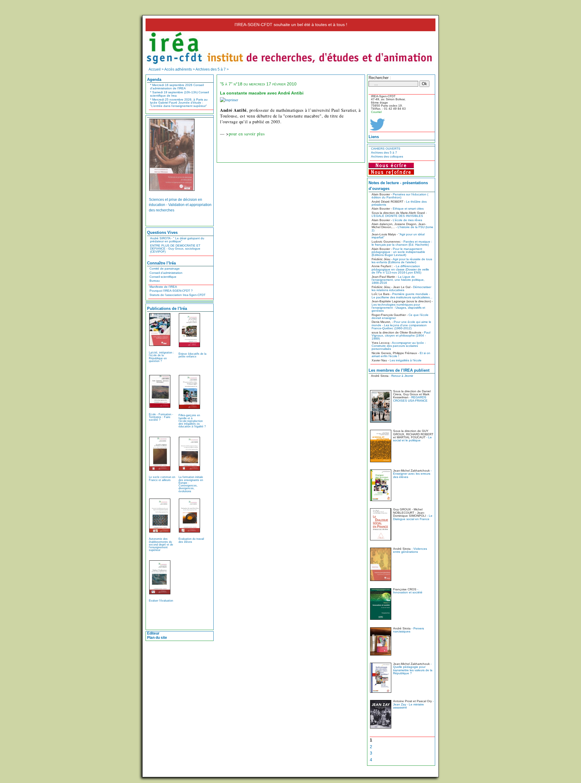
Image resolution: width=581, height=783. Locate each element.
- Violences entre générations (410, 550)
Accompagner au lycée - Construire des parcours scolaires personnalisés (399, 346)
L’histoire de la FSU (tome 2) (402, 228)
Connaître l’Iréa (161, 263)
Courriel (376, 112)
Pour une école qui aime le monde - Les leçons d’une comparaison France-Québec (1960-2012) (401, 325)
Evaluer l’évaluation (161, 600)
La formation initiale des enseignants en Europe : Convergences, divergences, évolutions (191, 484)
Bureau (154, 280)
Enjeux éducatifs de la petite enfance (192, 355)
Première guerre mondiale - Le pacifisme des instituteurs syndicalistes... (402, 295)
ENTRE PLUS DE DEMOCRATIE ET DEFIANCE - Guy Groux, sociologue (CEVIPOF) (175, 249)
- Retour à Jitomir (401, 375)
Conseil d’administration (165, 272)
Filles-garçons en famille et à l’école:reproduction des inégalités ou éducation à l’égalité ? (192, 421)
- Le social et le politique (412, 439)
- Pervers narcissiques (408, 630)
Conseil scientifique (162, 276)
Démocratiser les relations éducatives (401, 288)
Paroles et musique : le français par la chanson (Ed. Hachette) (402, 243)
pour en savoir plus (247, 134)
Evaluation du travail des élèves (191, 540)
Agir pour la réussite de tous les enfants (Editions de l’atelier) (402, 260)
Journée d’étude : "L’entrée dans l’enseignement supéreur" (179, 103)
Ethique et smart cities (408, 208)
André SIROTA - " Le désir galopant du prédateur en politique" (177, 240)
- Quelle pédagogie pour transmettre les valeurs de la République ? (412, 668)
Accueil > (156, 69)
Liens (374, 136)
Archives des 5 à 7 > (212, 69)
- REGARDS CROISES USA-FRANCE (410, 399)
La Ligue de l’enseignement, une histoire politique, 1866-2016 (398, 280)
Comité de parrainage (164, 268)
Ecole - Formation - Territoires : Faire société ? (161, 417)
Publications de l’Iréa (167, 308)
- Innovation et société (407, 591)
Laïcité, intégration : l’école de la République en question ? (161, 357)
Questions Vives (162, 232)
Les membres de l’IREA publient (399, 370)
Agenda (154, 79)
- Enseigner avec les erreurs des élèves (412, 474)
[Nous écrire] (391, 165)
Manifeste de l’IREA (163, 286)
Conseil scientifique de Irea (179, 94)
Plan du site (157, 637)
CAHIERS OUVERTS (385, 148)
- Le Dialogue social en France (412, 517)
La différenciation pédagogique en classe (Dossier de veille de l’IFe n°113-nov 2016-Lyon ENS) (400, 269)
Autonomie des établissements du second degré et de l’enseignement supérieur (161, 544)
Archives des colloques (387, 156)
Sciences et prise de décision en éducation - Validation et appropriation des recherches (180, 205)
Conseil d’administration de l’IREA (177, 86)
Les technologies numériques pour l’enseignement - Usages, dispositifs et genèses (398, 308)
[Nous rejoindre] (391, 171)
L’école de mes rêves (407, 220)
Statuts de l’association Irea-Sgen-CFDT (177, 295)
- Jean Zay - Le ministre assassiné (413, 704)
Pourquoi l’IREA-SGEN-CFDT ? (171, 290)
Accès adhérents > (179, 69)
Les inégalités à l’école (406, 360)
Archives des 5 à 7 (384, 152)
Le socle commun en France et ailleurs (162, 478)
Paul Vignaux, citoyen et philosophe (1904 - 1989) (401, 335)
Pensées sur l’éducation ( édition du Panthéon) (400, 196)
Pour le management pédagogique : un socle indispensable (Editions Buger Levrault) (398, 252)
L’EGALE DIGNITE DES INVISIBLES (397, 215)
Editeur (153, 633)
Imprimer (231, 100)
